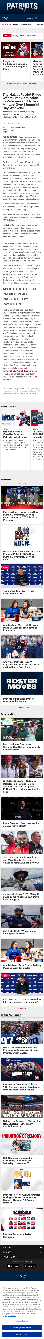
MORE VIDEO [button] (22, 1008)
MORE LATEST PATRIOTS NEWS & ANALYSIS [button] (22, 83)
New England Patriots (18, 127)
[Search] (36, 18)
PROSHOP (29, 18)
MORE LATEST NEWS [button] (22, 707)
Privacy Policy (10, 1316)
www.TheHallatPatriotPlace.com (18, 371)
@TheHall (36, 377)
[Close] (41, 1284)
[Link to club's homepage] (5, 17)
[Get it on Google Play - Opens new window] (30, 1267)
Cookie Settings (22, 1321)
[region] (22, 1310)
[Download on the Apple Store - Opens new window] (13, 1266)
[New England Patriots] (22, 1277)
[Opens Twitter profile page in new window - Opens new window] (12, 130)
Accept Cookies (22, 1334)
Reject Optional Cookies (22, 1328)
